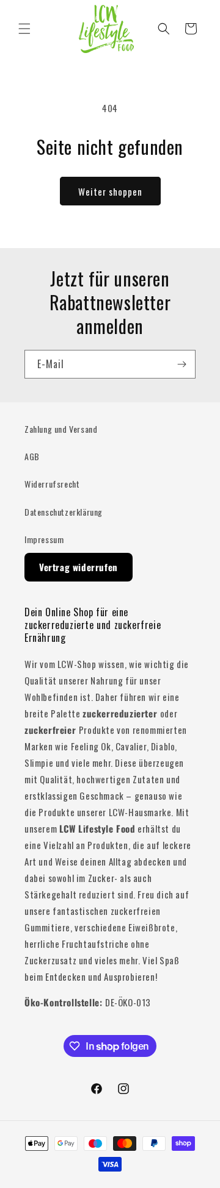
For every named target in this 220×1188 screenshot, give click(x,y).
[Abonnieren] (181, 364)
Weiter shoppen (110, 191)
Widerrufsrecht (51, 483)
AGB (32, 456)
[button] (24, 28)
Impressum (44, 539)
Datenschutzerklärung (63, 511)
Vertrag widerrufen (78, 567)
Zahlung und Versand (60, 428)
